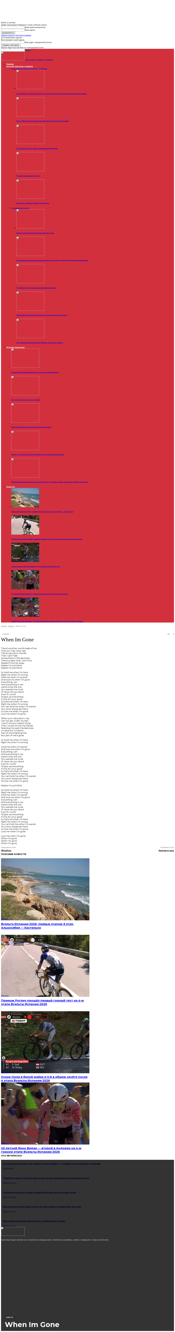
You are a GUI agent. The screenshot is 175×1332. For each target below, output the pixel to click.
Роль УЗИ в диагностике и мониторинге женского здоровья (42, 121)
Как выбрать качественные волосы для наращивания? (35, 372)
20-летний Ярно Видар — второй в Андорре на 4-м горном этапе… (40, 594)
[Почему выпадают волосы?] (30, 171)
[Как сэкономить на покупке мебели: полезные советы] (30, 337)
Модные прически (15, 347)
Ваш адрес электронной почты (38, 42)
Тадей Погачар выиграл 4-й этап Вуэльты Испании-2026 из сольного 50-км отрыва (47, 621)
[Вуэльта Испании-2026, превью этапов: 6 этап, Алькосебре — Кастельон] (25, 506)
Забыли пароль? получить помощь (16, 35)
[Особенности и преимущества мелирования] (30, 283)
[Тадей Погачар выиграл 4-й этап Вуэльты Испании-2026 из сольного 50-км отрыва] (25, 616)
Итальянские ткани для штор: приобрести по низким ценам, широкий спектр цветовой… (50, 482)
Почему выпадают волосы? (28, 176)
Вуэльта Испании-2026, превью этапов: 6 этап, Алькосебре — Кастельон (42, 512)
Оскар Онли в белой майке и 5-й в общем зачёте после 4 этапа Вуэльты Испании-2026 (44, 1078)
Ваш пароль (30, 30)
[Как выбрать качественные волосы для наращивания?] (25, 367)
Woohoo (6, 850)
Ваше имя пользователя (35, 27)
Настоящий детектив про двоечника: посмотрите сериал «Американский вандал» (52, 260)
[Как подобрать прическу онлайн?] (25, 394)
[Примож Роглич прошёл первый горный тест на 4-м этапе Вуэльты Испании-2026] (25, 534)
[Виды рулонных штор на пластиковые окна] (30, 228)
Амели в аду (166, 850)
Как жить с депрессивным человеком (32, 203)
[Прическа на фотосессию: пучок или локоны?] (25, 422)
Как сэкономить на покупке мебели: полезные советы (39, 343)
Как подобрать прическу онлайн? (26, 400)
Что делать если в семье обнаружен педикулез (37, 148)
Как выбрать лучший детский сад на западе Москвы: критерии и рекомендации (51, 94)
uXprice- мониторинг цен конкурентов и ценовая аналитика (37, 454)
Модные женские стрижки (19, 66)
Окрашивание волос (20, 208)
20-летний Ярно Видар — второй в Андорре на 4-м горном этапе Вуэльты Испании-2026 (41, 1150)
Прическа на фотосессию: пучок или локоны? (31, 427)
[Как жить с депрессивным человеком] (30, 198)
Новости (10, 487)
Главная (10, 64)
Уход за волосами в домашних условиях (29, 69)
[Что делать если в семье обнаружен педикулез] (30, 143)
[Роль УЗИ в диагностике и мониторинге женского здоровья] (30, 116)
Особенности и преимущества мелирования (36, 288)
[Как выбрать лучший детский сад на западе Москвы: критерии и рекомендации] (30, 89)
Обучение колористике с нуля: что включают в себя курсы (41, 315)
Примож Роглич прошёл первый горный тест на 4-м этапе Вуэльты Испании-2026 (46, 539)
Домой (3, 626)
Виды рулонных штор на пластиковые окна (35, 233)
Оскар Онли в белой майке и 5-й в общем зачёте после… (36, 566)
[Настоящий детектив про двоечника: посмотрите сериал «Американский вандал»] (30, 255)
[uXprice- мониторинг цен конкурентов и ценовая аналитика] (25, 449)
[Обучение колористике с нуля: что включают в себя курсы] (30, 310)
